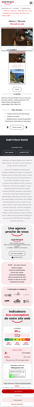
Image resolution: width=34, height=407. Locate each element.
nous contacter (18, 253)
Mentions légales (17, 268)
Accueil (16, 8)
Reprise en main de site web (17, 279)
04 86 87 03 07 (24, 152)
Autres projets (17, 127)
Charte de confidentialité (17, 270)
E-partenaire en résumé (17, 282)
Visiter (17, 89)
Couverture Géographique (17, 275)
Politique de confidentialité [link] (17, 404)
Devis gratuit (9, 152)
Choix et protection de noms (17, 277)
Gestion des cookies (17, 272)
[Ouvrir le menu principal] (31, 2)
